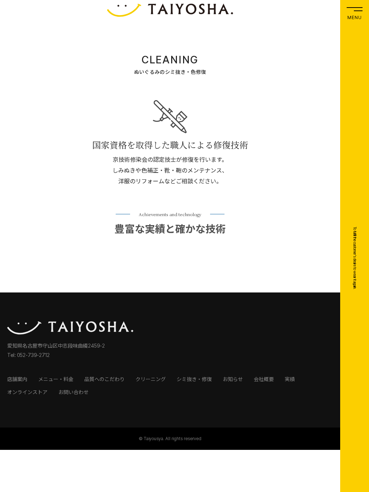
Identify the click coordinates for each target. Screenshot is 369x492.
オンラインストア (27, 392)
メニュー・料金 (56, 379)
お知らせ (233, 379)
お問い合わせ (73, 392)
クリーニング (150, 379)
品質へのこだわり (104, 379)
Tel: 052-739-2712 (28, 355)
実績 (290, 379)
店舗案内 (17, 379)
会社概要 (264, 379)
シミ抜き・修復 (194, 379)
